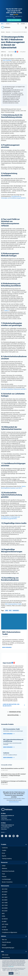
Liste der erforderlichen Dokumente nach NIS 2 (13, 389)
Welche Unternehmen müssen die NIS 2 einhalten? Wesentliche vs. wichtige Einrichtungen (13, 774)
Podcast (4, 876)
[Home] (5, 27)
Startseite (3, 32)
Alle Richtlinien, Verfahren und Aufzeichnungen (13, 731)
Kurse (3, 853)
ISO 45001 (4, 900)
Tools (3, 874)
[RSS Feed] (17, 836)
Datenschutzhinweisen (14, 801)
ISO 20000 (4, 908)
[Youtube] (14, 836)
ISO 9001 (4, 894)
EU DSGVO (5, 919)
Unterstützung (6, 957)
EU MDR (4, 921)
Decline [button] (16, 973)
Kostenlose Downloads (8, 871)
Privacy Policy (10, 966)
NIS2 (3, 913)
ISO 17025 (4, 905)
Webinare (4, 868)
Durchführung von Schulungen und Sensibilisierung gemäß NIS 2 (13, 781)
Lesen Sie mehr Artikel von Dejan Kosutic (11, 705)
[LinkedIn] (2, 836)
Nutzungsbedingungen (8, 947)
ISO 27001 (4, 889)
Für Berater (5, 929)
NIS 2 (10, 610)
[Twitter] (6, 836)
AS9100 (4, 927)
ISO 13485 (4, 902)
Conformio (5, 847)
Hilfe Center (5, 955)
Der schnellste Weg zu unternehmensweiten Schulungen (12, 744)
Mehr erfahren (6, 647)
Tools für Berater (6, 942)
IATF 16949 (5, 924)
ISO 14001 (4, 897)
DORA (3, 916)
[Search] (18, 23)
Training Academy (7, 858)
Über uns (4, 939)
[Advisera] (6, 809)
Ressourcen (8, 32)
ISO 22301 (4, 910)
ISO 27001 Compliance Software (10, 754)
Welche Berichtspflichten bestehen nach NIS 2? (12, 768)
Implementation (16, 610)
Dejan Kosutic (11, 51)
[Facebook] (10, 836)
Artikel (6, 610)
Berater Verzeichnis (7, 882)
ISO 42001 (4, 892)
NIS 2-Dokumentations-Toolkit (13, 604)
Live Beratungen (6, 879)
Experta (4, 856)
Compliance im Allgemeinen (9, 932)
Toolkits (4, 850)
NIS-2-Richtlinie (7, 60)
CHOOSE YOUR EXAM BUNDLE (14, 20)
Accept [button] (11, 973)
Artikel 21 (6, 310)
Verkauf (4, 945)
